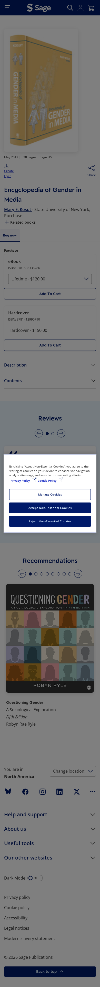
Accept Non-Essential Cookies (50, 508)
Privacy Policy (21, 480)
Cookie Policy (47, 480)
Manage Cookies (50, 494)
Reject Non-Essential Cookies (50, 521)
